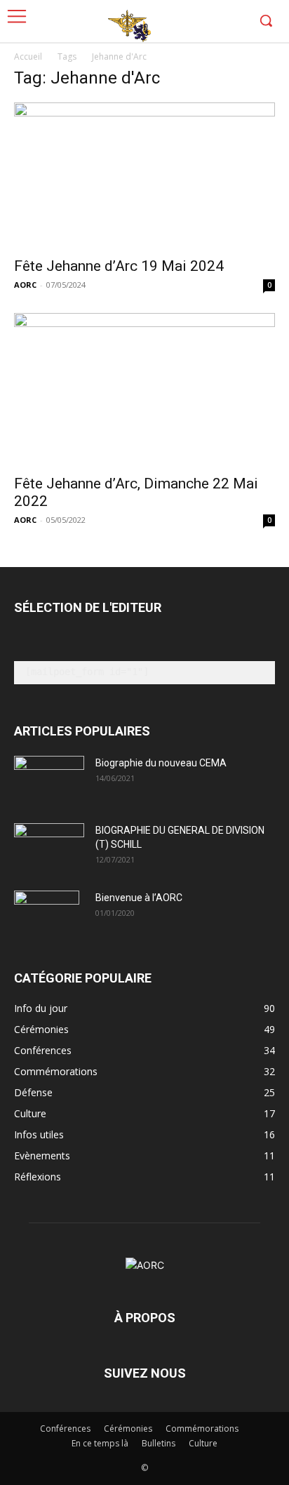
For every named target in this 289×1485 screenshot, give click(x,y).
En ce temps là (100, 1443)
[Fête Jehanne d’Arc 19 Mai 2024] (144, 175)
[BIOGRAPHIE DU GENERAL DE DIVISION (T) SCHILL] (49, 843)
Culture (203, 1443)
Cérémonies (128, 1428)
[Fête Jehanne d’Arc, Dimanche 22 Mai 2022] (144, 389)
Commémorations (202, 1428)
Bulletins (158, 1443)
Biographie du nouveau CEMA (161, 762)
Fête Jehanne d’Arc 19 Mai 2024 (119, 266)
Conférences (65, 1428)
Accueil (28, 56)
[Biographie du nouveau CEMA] (49, 780)
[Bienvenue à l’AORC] (46, 915)
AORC (25, 284)
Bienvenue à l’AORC (138, 897)
